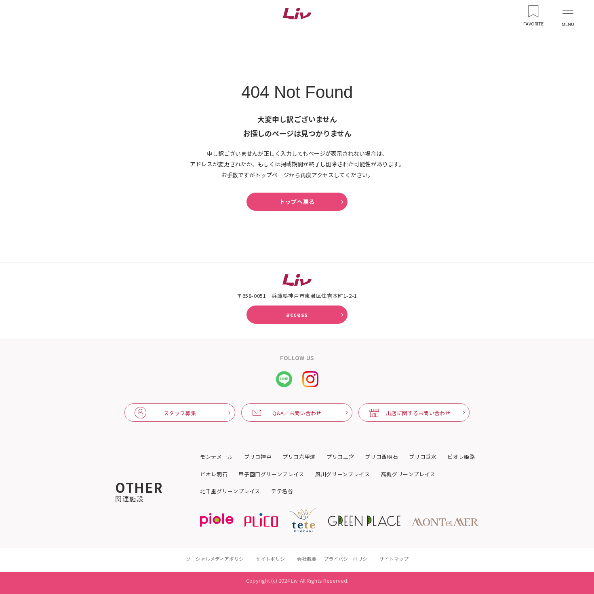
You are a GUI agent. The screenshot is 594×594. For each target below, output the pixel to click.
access (297, 314)
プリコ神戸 (258, 456)
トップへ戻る (297, 201)
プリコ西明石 (381, 456)
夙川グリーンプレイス (342, 474)
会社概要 (306, 558)
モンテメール (216, 456)
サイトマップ (394, 558)
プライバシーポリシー (348, 558)
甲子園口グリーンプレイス (271, 474)
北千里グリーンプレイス (230, 491)
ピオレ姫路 (461, 456)
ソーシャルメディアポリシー (217, 558)
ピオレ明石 (213, 474)
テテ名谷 (282, 491)
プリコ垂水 (422, 456)
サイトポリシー (273, 558)
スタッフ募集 (180, 413)
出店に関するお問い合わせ (418, 413)
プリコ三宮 (340, 456)
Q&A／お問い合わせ (296, 413)
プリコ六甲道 (299, 456)
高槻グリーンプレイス (408, 474)
